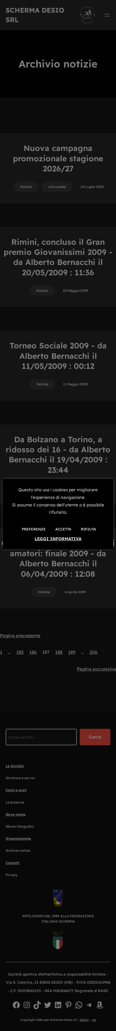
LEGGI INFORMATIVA (58, 538)
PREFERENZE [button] (34, 529)
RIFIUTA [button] (88, 529)
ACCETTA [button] (63, 529)
